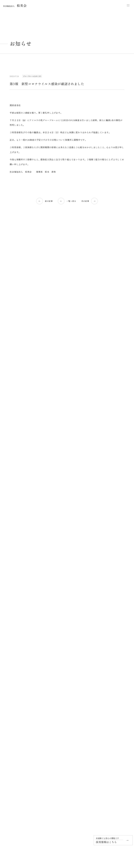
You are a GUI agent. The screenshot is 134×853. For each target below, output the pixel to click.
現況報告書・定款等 (18, 769)
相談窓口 (60, 787)
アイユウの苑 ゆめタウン (114, 742)
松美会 (15, 5)
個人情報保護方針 (111, 780)
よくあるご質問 (62, 797)
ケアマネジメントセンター (69, 791)
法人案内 (14, 747)
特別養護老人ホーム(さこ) (20, 413)
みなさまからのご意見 (19, 777)
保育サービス (62, 777)
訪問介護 (62, 749)
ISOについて (16, 756)
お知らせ (107, 753)
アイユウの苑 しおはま (113, 738)
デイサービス (64, 740)
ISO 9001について (20, 760)
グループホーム (65, 767)
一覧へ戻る (71, 201)
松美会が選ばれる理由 (19, 730)
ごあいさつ (15, 743)
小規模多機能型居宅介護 (68, 753)
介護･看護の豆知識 (17, 409)
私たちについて (16, 737)
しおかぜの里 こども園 (67, 781)
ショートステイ (65, 745)
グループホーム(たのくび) (32, 76)
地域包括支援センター (113, 766)
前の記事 (49, 201)
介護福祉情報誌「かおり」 (21, 781)
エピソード (60, 724)
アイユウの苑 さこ (112, 729)
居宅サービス (62, 736)
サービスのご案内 (63, 730)
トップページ (15, 724)
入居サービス (62, 759)
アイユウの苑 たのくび (113, 734)
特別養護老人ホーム (66, 763)
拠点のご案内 (109, 724)
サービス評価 (16, 773)
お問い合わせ (109, 773)
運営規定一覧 (109, 786)
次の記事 (85, 201)
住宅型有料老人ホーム (67, 772)
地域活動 (14, 751)
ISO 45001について (21, 764)
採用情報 (107, 760)
